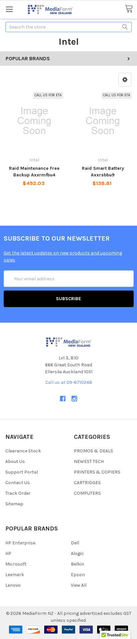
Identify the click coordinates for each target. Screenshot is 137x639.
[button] (124, 80)
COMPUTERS (87, 493)
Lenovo (13, 585)
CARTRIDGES (87, 482)
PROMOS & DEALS (93, 451)
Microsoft (16, 564)
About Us (15, 461)
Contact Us (17, 482)
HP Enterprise (20, 543)
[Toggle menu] (9, 9)
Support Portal (21, 472)
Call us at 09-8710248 (68, 382)
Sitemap (14, 504)
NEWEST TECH (89, 461)
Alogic (77, 553)
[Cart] (131, 9)
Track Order (18, 493)
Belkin (77, 564)
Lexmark (14, 574)
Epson (78, 574)
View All (78, 585)
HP (8, 553)
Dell (75, 543)
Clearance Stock (23, 451)
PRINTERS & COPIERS (97, 472)
